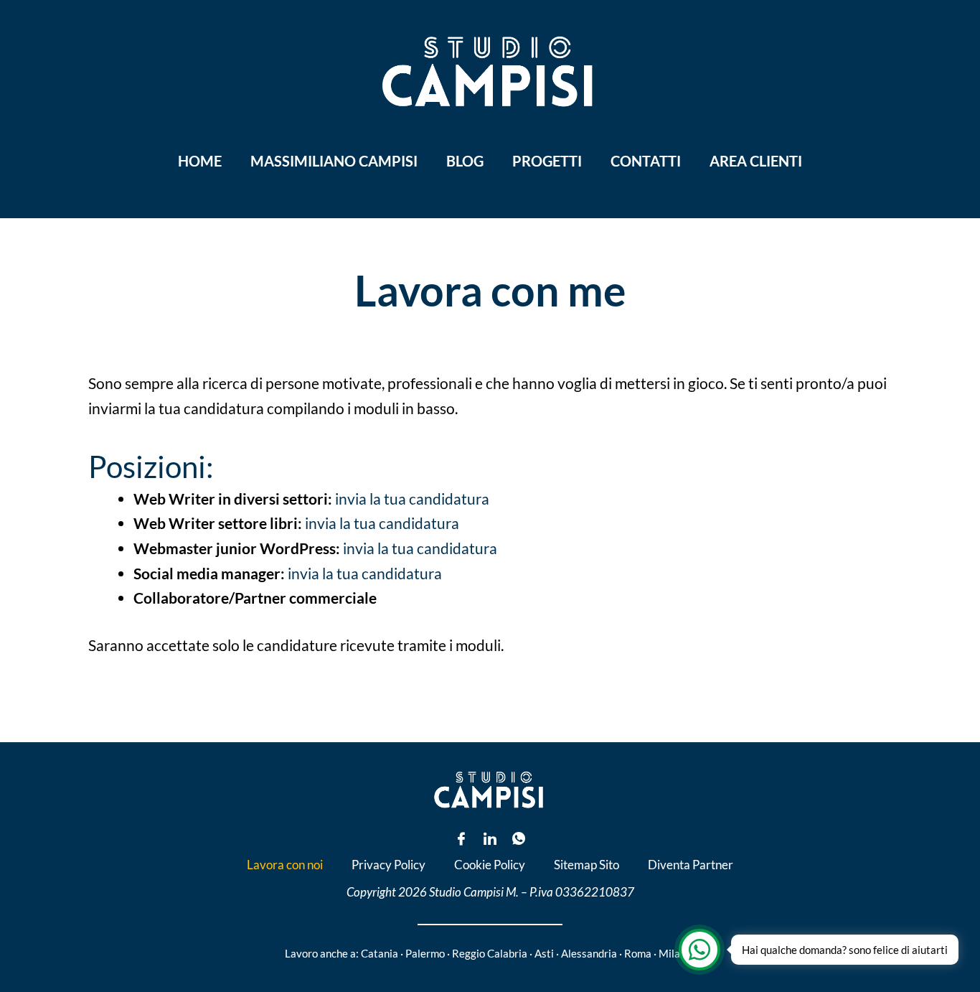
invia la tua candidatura (412, 498)
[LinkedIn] (490, 838)
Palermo (425, 953)
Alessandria (589, 953)
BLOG (465, 160)
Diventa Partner (690, 864)
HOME (200, 160)
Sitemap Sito (586, 864)
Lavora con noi (285, 864)
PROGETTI (547, 160)
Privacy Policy (388, 864)
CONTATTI (646, 160)
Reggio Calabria (489, 953)
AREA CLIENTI (756, 160)
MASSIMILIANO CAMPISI (334, 160)
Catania (379, 953)
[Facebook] (461, 838)
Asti (544, 953)
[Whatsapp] (518, 838)
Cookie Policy (489, 864)
